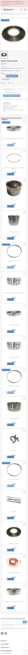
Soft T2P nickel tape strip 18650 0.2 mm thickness (14, 138)
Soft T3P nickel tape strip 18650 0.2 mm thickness (14, 601)
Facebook (2, 633)
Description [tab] (7, 102)
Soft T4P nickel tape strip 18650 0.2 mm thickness (14, 293)
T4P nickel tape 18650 (14, 357)
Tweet (9, 83)
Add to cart (12, 76)
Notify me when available (11, 95)
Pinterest (12, 83)
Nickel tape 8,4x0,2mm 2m (14, 261)
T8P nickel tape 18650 (14, 232)
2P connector (14, 450)
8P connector (14, 511)
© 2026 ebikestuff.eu (6, 653)
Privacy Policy (18, 92)
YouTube (6, 633)
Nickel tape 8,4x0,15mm (14, 543)
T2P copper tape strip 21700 (14, 572)
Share (5, 83)
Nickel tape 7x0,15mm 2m (14, 479)
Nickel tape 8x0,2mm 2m (14, 386)
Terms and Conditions (18, 628)
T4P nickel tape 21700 (14, 199)
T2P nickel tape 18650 (14, 325)
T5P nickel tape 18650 (14, 418)
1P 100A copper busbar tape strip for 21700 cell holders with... (14, 168)
